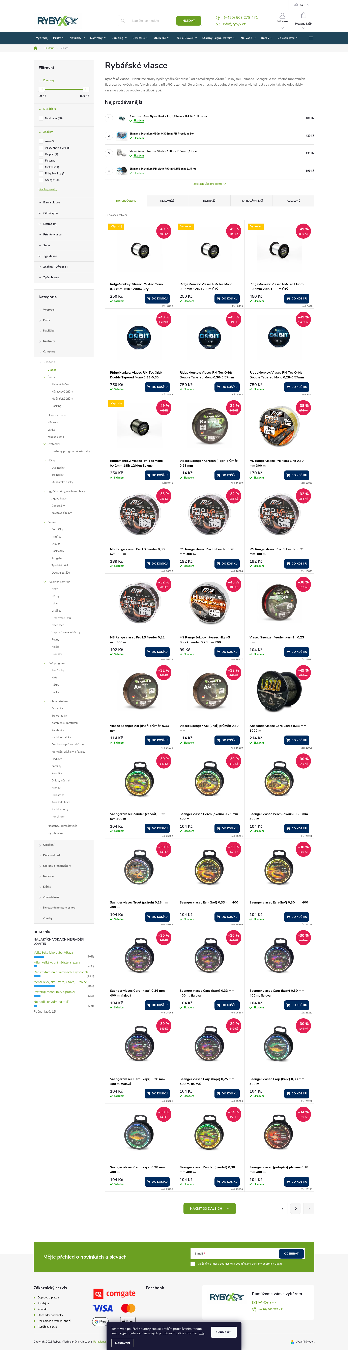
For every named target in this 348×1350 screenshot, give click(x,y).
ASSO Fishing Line (57, 148)
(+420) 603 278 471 (271, 1309)
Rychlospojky (60, 809)
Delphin (51, 154)
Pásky (55, 685)
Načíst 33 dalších (206, 1208)
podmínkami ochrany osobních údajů (259, 1264)
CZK (302, 5)
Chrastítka (58, 795)
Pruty (46, 320)
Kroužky (57, 773)
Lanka (51, 430)
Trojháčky (57, 475)
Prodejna (43, 1303)
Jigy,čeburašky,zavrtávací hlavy (67, 491)
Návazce (53, 422)
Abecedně (293, 200)
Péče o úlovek (52, 855)
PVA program (56, 663)
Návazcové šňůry (62, 392)
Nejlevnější (167, 200)
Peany (55, 639)
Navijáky (48, 331)
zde (201, 1333)
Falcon (50, 161)
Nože (55, 589)
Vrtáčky (56, 611)
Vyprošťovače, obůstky (66, 632)
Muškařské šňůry (62, 399)
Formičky (57, 529)
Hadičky (57, 759)
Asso (49, 141)
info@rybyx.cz (267, 1302)
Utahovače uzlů (61, 618)
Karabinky (58, 730)
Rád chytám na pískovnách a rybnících (61, 972)
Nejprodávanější (251, 200)
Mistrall (51, 167)
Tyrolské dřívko (61, 565)
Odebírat (291, 1254)
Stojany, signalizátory (57, 866)
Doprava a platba (48, 1297)
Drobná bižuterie (58, 701)
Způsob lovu (51, 897)
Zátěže (52, 522)
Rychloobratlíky (61, 737)
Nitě (54, 678)
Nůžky (55, 596)
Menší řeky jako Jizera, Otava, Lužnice (60, 982)
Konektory (58, 816)
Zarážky (56, 766)
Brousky (57, 654)
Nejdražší (209, 200)
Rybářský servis (47, 1327)
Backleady (58, 551)
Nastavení (122, 1343)
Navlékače (58, 625)
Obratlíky (57, 708)
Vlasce (52, 370)
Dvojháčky (58, 468)
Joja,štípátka (55, 833)
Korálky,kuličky (61, 802)
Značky (47, 918)
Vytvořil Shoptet (305, 1342)
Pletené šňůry (60, 384)
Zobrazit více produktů (208, 184)
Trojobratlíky (59, 716)
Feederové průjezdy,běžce (68, 744)
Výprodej (49, 310)
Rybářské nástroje (59, 582)
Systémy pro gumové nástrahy (71, 451)
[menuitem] (42, 38)
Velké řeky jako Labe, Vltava (53, 952)
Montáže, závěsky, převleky (68, 752)
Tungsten (57, 558)
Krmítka (56, 537)
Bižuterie (49, 362)
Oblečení (48, 845)
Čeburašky (58, 506)
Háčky (51, 460)
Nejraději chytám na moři (51, 1002)
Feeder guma (56, 437)
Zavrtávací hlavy (62, 513)
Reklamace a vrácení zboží (54, 1321)
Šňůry (51, 377)
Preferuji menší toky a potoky (54, 992)
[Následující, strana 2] (295, 1208)
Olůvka (56, 544)
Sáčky (55, 692)
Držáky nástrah (61, 780)
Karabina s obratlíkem (65, 723)
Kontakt (43, 1309)
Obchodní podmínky (50, 1315)
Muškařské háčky (62, 482)
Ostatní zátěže (61, 573)
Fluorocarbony (57, 415)
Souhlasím (224, 1332)
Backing (56, 406)
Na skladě (53, 118)
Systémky (54, 444)
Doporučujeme (126, 200)
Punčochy (58, 670)
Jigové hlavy (59, 498)
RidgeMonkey (54, 173)
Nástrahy (49, 341)
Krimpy (56, 788)
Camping (49, 351)
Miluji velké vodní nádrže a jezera (57, 962)
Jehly (55, 603)
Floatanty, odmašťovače (62, 826)
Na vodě (48, 876)
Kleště (55, 647)
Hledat (188, 21)
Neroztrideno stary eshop (59, 908)
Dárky (47, 887)
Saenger (52, 180)
